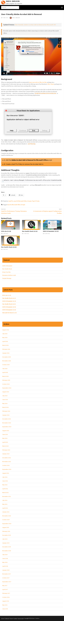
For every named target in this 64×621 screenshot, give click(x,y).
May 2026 (4, 337)
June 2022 (5, 481)
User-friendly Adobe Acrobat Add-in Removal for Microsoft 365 (35, 25)
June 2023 (5, 434)
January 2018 (5, 570)
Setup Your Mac (6, 272)
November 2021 (6, 496)
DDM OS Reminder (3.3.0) (9, 310)
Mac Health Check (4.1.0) (29, 231)
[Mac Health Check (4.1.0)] (31, 225)
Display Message (6, 278)
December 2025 (6, 357)
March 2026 (5, 345)
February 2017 (6, 593)
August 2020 (5, 527)
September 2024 (6, 388)
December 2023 (6, 419)
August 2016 (5, 601)
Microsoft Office (22, 201)
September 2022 (6, 469)
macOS (16, 201)
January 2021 (5, 512)
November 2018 (6, 550)
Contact (15, 618)
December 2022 (6, 457)
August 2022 (5, 473)
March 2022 (5, 492)
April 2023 (5, 442)
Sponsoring (20, 618)
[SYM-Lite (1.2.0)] (10, 225)
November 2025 (6, 361)
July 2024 (4, 395)
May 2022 (4, 485)
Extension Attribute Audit (9, 275)
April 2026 (5, 341)
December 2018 (6, 547)
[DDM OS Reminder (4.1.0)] (52, 225)
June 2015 (5, 609)
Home (2, 618)
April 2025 (5, 372)
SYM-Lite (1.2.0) (6, 231)
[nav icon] (62, 7)
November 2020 (6, 516)
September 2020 (6, 523)
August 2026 (5, 330)
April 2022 (5, 488)
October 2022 (6, 465)
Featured (7, 618)
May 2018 (4, 562)
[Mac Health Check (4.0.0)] (10, 241)
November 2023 (6, 423)
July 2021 (4, 500)
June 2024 (5, 399)
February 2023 (6, 450)
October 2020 (6, 519)
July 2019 (4, 539)
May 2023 (4, 438)
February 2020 (6, 531)
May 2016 (4, 605)
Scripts (29, 201)
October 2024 (6, 384)
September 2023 (6, 426)
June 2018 (5, 558)
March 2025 (5, 376)
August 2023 (5, 430)
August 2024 (5, 392)
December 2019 (6, 535)
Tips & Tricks (35, 201)
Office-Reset (50, 84)
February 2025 (6, 380)
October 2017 (6, 578)
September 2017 (6, 581)
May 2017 (4, 585)
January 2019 (5, 543)
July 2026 (4, 333)
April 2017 (5, 589)
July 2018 (4, 554)
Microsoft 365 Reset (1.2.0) (9, 312)
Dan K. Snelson (13, 1)
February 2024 (6, 411)
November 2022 (6, 461)
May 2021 (4, 504)
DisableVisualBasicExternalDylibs (45, 93)
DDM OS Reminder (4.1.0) (50, 231)
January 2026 (5, 353)
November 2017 (6, 574)
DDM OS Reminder (7, 266)
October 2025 (6, 364)
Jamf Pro (10, 201)
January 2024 (5, 415)
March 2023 (5, 446)
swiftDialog (31, 144)
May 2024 (4, 403)
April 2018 (5, 566)
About (11, 618)
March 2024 (5, 407)
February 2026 (6, 349)
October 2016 (6, 597)
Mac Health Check (7, 269)
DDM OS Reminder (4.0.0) (9, 307)
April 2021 (5, 508)
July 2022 (4, 477)
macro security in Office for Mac (38, 82)
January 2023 (5, 454)
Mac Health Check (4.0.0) (8, 247)
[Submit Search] (17, 7)
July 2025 (4, 368)
